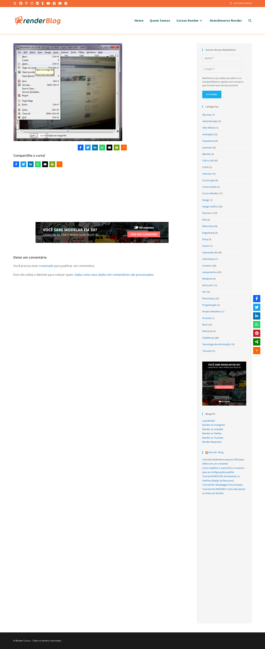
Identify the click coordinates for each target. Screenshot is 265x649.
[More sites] (256, 342)
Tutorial (206, 351)
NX (204, 291)
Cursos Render (210, 193)
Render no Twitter (212, 433)
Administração (210, 121)
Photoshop (208, 298)
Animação (207, 134)
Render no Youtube (212, 437)
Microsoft (207, 285)
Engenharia (208, 232)
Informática (208, 259)
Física (205, 239)
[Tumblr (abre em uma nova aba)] (42, 3)
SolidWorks (208, 337)
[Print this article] (117, 147)
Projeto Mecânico (211, 311)
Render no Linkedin (212, 429)
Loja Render (208, 420)
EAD (204, 219)
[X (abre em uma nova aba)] (15, 3)
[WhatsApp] (102, 147)
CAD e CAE (207, 160)
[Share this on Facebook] (80, 147)
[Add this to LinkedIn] (95, 147)
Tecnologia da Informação (216, 344)
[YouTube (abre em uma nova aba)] (48, 3)
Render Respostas (212, 441)
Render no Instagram (213, 424)
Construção (208, 180)
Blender (206, 154)
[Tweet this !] (88, 147)
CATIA (205, 167)
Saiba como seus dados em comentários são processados (114, 275)
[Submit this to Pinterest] (256, 333)
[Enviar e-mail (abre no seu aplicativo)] (60, 3)
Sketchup (207, 331)
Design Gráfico (210, 206)
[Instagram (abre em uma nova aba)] (32, 3)
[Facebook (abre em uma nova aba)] (21, 3)
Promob (206, 318)
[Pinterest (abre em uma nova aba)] (26, 3)
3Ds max (206, 114)
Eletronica (207, 226)
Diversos (206, 213)
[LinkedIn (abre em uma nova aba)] (37, 3)
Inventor (207, 265)
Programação (209, 305)
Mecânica (207, 278)
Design (205, 200)
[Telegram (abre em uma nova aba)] (66, 3)
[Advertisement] (102, 195)
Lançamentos (209, 272)
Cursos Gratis (209, 186)
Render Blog (216, 452)
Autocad (206, 147)
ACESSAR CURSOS (242, 3)
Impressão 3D (209, 252)
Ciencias (206, 173)
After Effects (208, 127)
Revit (205, 324)
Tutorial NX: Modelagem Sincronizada (222, 484)
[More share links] (124, 147)
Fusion (205, 245)
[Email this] (109, 147)
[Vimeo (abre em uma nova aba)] (54, 3)
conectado (46, 266)
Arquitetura (208, 140)
